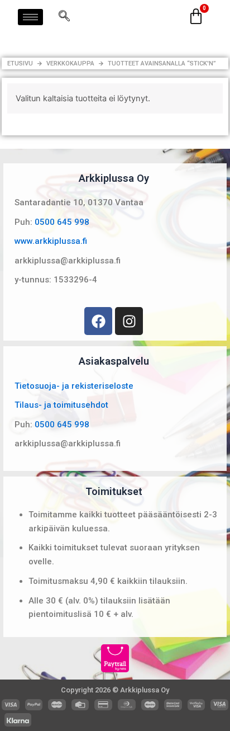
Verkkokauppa (70, 63)
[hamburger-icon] (30, 17)
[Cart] (196, 17)
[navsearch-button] (64, 17)
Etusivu (20, 63)
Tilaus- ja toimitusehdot (61, 405)
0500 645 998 (62, 222)
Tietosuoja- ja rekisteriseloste (74, 386)
